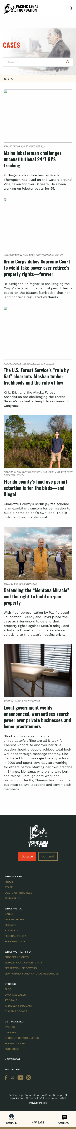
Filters (8, 78)
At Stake (11, 1000)
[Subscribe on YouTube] (20, 1077)
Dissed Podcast (16, 1011)
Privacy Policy (38, 1102)
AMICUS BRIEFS (14, 919)
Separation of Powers (21, 968)
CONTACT (64, 1122)
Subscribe (12, 1048)
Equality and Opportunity (23, 962)
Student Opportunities (22, 1037)
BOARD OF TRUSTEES (18, 892)
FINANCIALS (12, 898)
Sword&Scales (15, 994)
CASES (9, 913)
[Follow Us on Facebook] (7, 1077)
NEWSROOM (12, 1059)
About (9, 881)
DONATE (11, 1122)
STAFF (9, 887)
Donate (27, 856)
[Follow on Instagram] (28, 1077)
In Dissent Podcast (19, 1005)
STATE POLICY (14, 930)
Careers (10, 1032)
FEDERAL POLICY (15, 935)
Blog (8, 989)
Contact (48, 856)
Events (10, 1026)
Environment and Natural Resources (32, 973)
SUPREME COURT (16, 941)
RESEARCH (11, 924)
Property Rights (17, 957)
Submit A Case (15, 1043)
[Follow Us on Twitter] (12, 1077)
